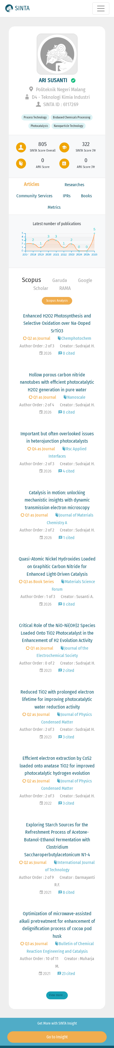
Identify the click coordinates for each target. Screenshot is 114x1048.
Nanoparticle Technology (68, 126)
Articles (31, 184)
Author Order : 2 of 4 (36, 404)
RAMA (65, 288)
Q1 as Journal (44, 397)
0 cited (68, 353)
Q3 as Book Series (38, 581)
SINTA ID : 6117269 (60, 104)
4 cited (68, 471)
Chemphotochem (76, 338)
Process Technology (35, 117)
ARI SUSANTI (53, 80)
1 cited (68, 537)
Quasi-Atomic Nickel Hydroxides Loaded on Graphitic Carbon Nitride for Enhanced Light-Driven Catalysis (57, 566)
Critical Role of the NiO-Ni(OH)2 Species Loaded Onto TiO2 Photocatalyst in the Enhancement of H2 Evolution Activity (57, 633)
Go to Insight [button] (57, 1037)
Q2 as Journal (38, 338)
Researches (74, 184)
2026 (47, 353)
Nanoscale (76, 397)
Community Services (34, 195)
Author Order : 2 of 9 (36, 877)
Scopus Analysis (57, 301)
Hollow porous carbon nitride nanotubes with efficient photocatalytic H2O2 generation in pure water (57, 382)
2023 (47, 670)
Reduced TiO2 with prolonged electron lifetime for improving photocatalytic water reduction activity (57, 699)
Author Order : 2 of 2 (37, 530)
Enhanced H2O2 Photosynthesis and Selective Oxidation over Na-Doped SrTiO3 (57, 323)
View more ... (57, 995)
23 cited (68, 973)
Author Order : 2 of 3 (37, 346)
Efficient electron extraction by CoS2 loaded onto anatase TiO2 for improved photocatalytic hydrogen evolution (57, 765)
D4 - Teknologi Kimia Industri (60, 97)
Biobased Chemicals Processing (71, 117)
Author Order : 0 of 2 (36, 663)
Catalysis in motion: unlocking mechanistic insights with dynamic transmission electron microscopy (57, 500)
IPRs (66, 195)
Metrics (54, 207)
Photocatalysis (39, 126)
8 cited (68, 892)
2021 (47, 892)
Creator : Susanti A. (77, 596)
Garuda (59, 280)
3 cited (68, 737)
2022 (47, 803)
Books (86, 195)
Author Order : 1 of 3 (37, 596)
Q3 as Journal (36, 943)
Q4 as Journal (43, 448)
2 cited (68, 670)
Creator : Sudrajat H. (77, 346)
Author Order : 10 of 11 (39, 958)
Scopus (31, 280)
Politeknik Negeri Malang (60, 89)
